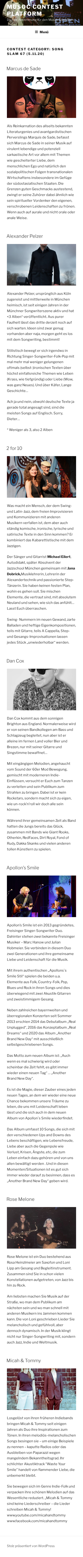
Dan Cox (15, 661)
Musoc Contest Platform (35, 10)
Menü (44, 32)
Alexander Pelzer (24, 236)
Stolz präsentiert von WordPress (31, 1546)
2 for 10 (14, 448)
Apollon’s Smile (22, 867)
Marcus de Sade (23, 68)
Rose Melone (20, 1199)
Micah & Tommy (23, 1360)
